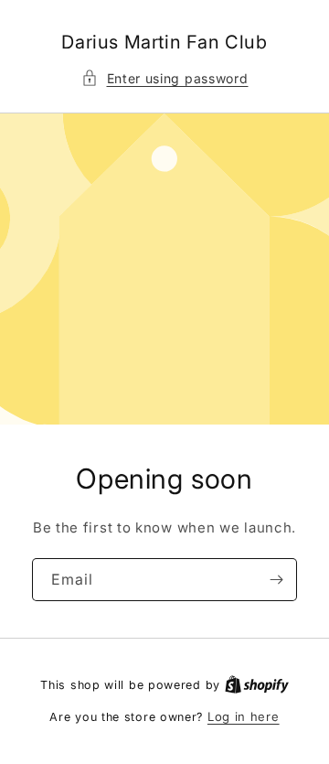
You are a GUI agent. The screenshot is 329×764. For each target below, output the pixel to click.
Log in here (243, 716)
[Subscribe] (276, 579)
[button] (165, 78)
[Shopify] (257, 684)
